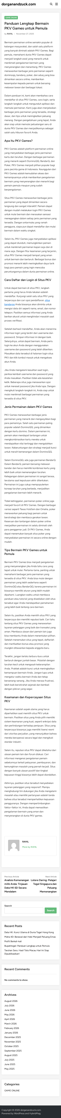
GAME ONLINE (11, 18)
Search (8, 905)
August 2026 (10, 1001)
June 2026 (9, 1010)
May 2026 (9, 1014)
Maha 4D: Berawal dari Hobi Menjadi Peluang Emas (30, 936)
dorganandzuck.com (19, 4)
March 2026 (10, 1023)
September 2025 (13, 1050)
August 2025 (10, 1055)
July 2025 (9, 1059)
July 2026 (9, 1005)
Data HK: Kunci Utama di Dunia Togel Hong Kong (29, 932)
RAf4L (10, 34)
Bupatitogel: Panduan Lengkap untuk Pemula (27, 946)
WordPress (19, 1113)
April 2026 (9, 1019)
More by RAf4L (29, 847)
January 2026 (11, 1032)
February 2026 (11, 1028)
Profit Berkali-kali (13, 941)
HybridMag (34, 1113)
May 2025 (9, 1068)
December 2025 (12, 1037)
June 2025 (9, 1064)
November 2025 (12, 1041)
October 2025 (11, 1046)
